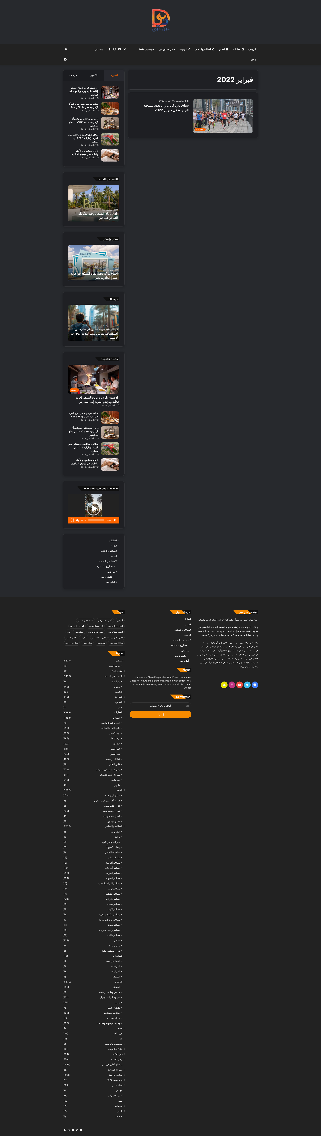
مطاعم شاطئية (112, 893)
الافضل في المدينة (108, 561)
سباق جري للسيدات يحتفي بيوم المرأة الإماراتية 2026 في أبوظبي (83, 138)
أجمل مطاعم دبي (105, 620)
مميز (120, 1100)
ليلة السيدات (114, 857)
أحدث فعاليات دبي (85, 620)
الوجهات (184, 49)
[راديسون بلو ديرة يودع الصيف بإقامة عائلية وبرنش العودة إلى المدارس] (110, 92)
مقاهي (117, 940)
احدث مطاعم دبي (95, 626)
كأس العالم (114, 764)
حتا (121, 1038)
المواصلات (118, 955)
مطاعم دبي (87, 643)
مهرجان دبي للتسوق (110, 774)
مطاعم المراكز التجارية (108, 883)
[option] (93, 203)
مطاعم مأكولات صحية (109, 919)
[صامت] (77, 520)
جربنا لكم (118, 1033)
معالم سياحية (113, 1018)
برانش (117, 836)
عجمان (119, 1090)
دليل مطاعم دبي (99, 637)
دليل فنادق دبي (116, 637)
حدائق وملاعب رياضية (109, 992)
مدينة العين (114, 665)
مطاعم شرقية (113, 898)
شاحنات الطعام (112, 852)
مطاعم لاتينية (113, 909)
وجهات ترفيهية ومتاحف (108, 1023)
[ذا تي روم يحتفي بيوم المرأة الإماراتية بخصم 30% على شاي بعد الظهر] (110, 123)
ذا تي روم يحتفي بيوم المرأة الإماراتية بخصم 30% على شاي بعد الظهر (83, 122)
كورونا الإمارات (115, 1095)
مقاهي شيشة (113, 945)
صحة (117, 1116)
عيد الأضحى (114, 733)
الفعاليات (237, 49)
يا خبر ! (253, 59)
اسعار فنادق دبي (77, 626)
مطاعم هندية (114, 924)
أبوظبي (120, 620)
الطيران (116, 976)
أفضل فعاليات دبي (115, 626)
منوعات (119, 1106)
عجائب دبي (117, 1085)
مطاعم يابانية (113, 935)
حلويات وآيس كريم (110, 842)
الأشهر (94, 75)
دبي (68, 632)
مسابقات (115, 681)
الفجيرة (119, 702)
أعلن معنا (110, 582)
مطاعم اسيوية (113, 878)
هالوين (117, 785)
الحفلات (116, 717)
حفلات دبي (79, 632)
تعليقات (73, 75)
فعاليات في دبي (116, 643)
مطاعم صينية (113, 904)
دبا (119, 707)
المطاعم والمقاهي (203, 49)
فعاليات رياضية (113, 759)
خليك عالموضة (115, 1049)
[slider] (96, 520)
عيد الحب (115, 748)
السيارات (115, 971)
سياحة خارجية (116, 1075)
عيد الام (116, 743)
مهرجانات (115, 779)
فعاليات (84, 637)
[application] (93, 508)
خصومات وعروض (114, 1043)
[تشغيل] (115, 520)
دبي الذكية (118, 1054)
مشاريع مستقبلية (105, 566)
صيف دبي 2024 (146, 49)
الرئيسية (252, 49)
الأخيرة (114, 75)
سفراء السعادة (115, 1069)
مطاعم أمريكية (112, 867)
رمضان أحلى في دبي (112, 1064)
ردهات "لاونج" (113, 847)
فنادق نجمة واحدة (111, 816)
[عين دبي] (160, 22)
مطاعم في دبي (71, 643)
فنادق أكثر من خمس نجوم (107, 800)
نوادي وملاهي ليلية (111, 950)
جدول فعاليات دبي (95, 632)
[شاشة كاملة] (72, 520)
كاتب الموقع (181, 101)
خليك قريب (106, 576)
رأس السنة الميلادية (110, 728)
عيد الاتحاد (115, 738)
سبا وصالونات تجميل (110, 997)
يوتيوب (117, 686)
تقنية (120, 1028)
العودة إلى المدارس (110, 722)
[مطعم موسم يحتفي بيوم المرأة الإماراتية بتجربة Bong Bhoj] (110, 108)
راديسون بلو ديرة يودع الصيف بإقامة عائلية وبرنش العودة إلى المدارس (83, 91)
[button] (93, 508)
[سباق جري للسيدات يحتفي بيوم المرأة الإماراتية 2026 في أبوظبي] (110, 139)
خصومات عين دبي (166, 49)
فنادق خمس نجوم (111, 810)
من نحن (111, 571)
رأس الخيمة (117, 1059)
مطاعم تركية (114, 888)
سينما (117, 1002)
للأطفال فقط (114, 1007)
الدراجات (115, 966)
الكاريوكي (115, 831)
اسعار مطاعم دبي (115, 632)
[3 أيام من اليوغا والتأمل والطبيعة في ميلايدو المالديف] (110, 155)
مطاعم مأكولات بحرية (109, 914)
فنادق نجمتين (113, 821)
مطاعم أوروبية (113, 873)
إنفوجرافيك (117, 671)
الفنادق (222, 49)
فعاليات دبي (71, 637)
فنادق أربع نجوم (112, 795)
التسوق (116, 987)
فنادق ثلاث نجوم (112, 805)
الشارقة (119, 697)
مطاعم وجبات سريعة (109, 930)
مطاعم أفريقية (113, 862)
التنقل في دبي (113, 961)
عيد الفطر (115, 753)
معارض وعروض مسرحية (107, 769)
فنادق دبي (101, 643)
